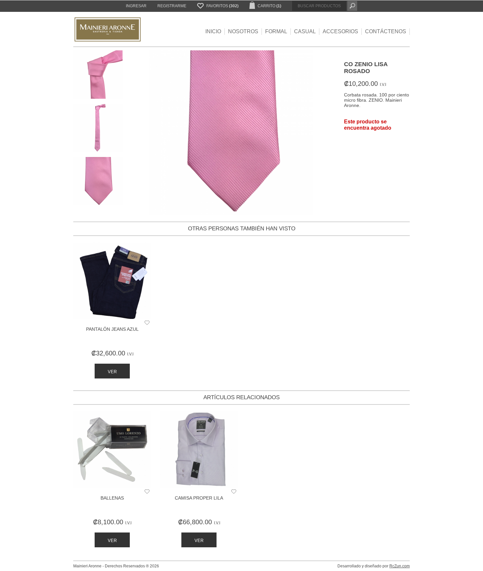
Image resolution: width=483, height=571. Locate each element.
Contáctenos (385, 31)
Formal (276, 31)
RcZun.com (399, 566)
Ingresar (136, 6)
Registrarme (171, 6)
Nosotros (243, 31)
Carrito (269, 6)
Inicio (213, 31)
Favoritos (222, 6)
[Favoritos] (147, 323)
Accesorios (340, 31)
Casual (305, 31)
